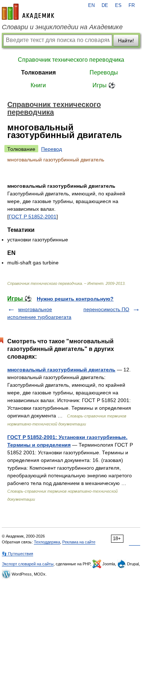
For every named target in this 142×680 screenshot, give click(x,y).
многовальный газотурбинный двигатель (61, 370)
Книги (38, 85)
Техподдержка (47, 542)
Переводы (104, 72)
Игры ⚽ (103, 85)
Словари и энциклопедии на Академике (62, 27)
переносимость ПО (106, 309)
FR (132, 5)
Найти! (126, 40)
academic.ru (28, 12)
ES (118, 5)
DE (105, 5)
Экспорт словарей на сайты (28, 564)
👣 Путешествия (17, 553)
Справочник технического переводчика (71, 60)
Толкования (38, 72)
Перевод (51, 149)
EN (91, 5)
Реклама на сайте (78, 542)
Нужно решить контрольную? (75, 299)
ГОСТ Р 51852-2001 (32, 216)
